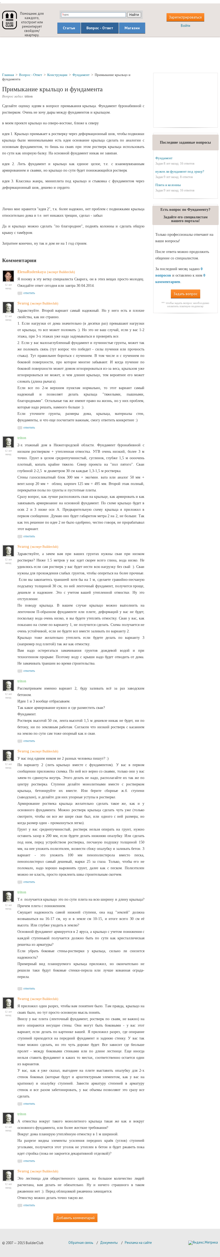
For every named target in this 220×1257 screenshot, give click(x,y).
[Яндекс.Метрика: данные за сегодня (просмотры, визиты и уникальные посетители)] (203, 1243)
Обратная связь (80, 1242)
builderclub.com (9, 20)
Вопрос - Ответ (99, 28)
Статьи (69, 28)
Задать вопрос (185, 293)
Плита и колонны (168, 185)
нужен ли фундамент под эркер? (179, 171)
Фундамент (164, 158)
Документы (109, 1242)
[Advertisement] (110, 54)
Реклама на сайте (138, 1242)
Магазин (132, 28)
